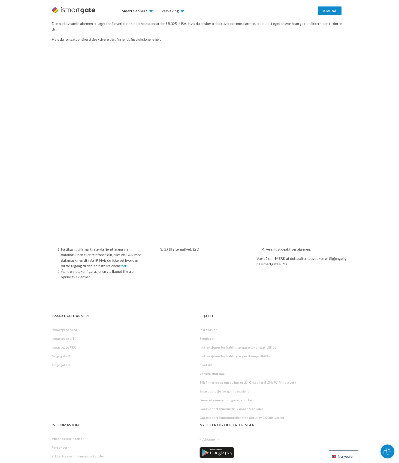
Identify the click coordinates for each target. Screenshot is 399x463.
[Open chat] (387, 451)
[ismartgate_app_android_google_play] (217, 452)
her (123, 266)
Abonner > (210, 439)
